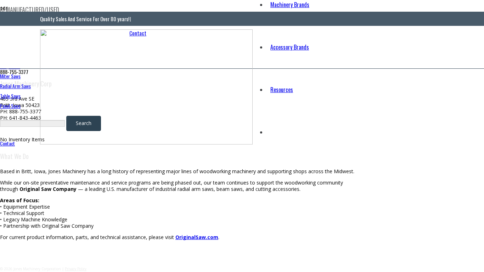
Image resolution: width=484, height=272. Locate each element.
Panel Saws (10, 105)
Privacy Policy (75, 268)
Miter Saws (10, 76)
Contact (7, 143)
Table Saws (10, 96)
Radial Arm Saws (15, 86)
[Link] (146, 142)
